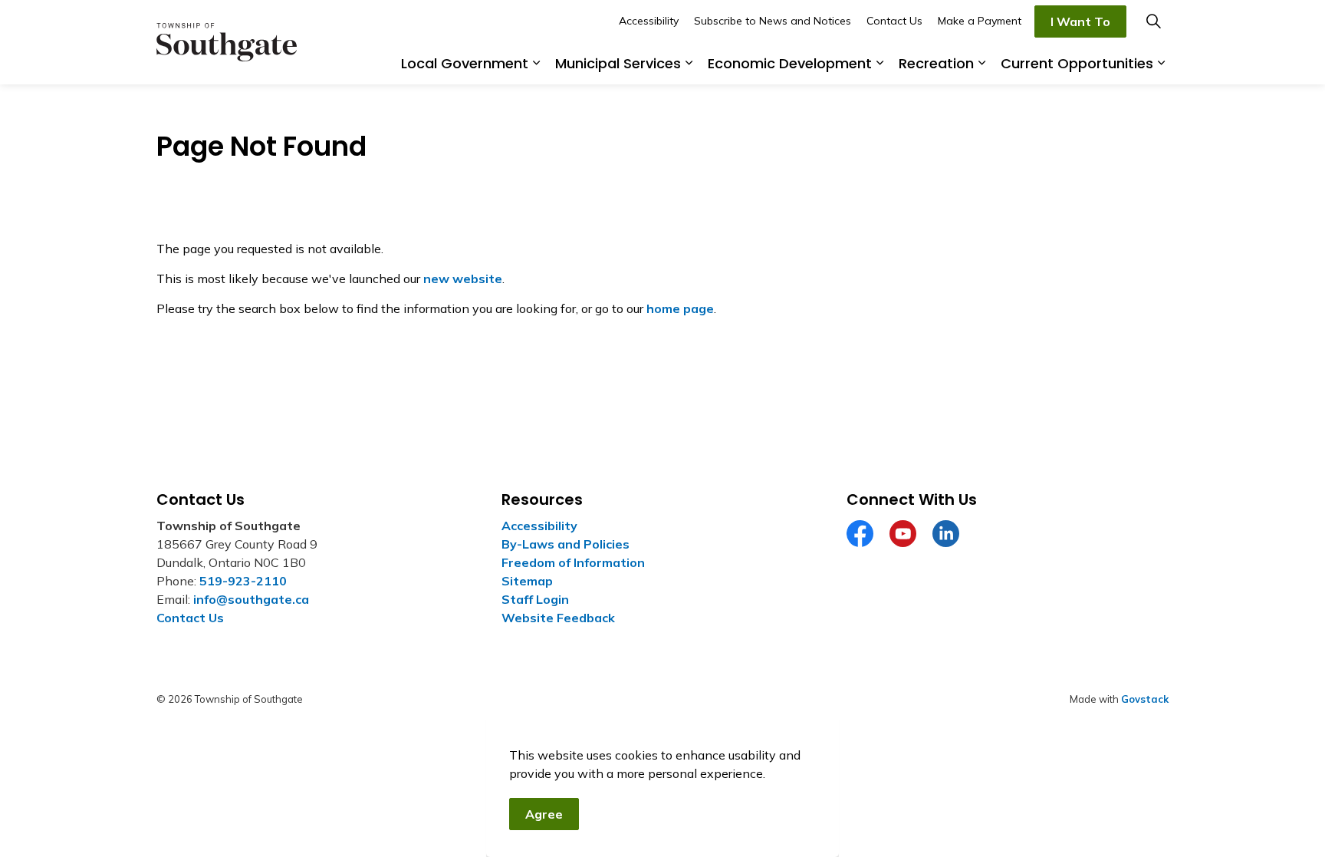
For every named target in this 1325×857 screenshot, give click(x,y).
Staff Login (535, 599)
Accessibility (649, 21)
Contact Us (894, 21)
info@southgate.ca (251, 599)
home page (680, 308)
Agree (544, 814)
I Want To (1080, 21)
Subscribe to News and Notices (772, 21)
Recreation (936, 63)
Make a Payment (979, 21)
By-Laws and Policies (565, 544)
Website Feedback (558, 617)
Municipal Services (618, 63)
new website (462, 278)
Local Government (464, 63)
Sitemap (527, 580)
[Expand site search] (1153, 21)
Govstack (1145, 699)
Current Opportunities (1077, 63)
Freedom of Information (573, 562)
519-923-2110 (243, 580)
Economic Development (790, 63)
